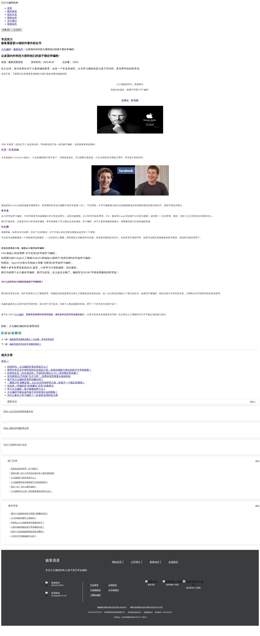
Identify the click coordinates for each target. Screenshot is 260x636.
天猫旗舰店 (95, 590)
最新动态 (18, 49)
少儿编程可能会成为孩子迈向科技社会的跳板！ (32, 392)
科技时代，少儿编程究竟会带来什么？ (27, 366)
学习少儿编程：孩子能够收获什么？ (26, 389)
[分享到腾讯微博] (13, 333)
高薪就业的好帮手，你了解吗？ (24, 469)
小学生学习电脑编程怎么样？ (23, 536)
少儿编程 (6, 49)
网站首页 (117, 562)
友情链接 (112, 585)
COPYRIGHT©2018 (95, 612)
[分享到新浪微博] (9, 333)
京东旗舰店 (113, 590)
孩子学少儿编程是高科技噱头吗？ (25, 379)
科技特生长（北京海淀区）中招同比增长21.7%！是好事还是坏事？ (42, 373)
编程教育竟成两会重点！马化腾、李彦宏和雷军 (32, 339)
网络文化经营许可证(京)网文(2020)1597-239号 (146, 607)
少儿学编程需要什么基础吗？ (23, 518)
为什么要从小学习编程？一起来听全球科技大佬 (32, 395)
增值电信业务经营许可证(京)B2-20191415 (111, 607)
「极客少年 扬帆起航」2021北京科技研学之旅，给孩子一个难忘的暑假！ (46, 382)
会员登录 (17, 30)
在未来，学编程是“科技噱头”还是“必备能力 (30, 385)
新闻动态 (154, 562)
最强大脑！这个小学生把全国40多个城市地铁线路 (32, 473)
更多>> (5, 361)
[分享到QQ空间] (6, 333)
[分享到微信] (20, 333)
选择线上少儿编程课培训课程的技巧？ (27, 522)
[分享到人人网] (16, 333)
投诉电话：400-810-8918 (163, 612)
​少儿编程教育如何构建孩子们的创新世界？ (29, 482)
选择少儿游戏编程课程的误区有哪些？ (27, 531)
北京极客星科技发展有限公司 (114, 612)
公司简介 (136, 562)
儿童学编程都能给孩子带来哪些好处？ (27, 527)
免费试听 (6, 30)
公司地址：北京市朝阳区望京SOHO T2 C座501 (130, 617)
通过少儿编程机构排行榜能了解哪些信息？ (29, 513)
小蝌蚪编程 (95, 595)
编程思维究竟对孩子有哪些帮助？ (25, 344)
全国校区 (173, 562)
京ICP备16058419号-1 (134, 612)
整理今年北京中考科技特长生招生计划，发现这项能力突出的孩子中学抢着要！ (49, 370)
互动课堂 (94, 585)
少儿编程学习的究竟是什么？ (23, 478)
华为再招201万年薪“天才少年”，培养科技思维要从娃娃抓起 (39, 376)
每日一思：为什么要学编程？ (23, 487)
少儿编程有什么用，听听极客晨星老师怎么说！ (31, 491)
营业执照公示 (148, 612)
